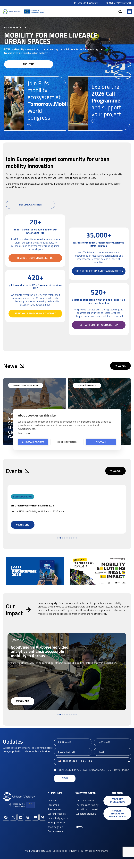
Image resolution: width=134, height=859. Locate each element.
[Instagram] (28, 817)
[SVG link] (11, 11)
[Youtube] (35, 817)
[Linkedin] (20, 817)
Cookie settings (66, 442)
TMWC (79, 827)
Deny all (101, 442)
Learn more (24, 432)
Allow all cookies (33, 442)
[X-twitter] (13, 817)
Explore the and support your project (106, 100)
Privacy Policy (121, 770)
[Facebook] (6, 817)
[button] (120, 11)
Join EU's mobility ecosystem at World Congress (50, 100)
